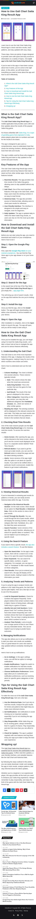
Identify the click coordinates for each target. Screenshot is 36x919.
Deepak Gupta (6, 18)
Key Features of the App (14, 88)
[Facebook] (4, 790)
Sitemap (26, 910)
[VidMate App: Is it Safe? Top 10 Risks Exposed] (27, 822)
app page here (19, 291)
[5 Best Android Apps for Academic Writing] (27, 805)
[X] (9, 790)
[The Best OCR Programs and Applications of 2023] (9, 822)
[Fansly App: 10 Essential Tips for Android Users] (9, 805)
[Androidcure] (18, 2)
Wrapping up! (10, 106)
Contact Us (11, 910)
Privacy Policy (18, 910)
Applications (5, 8)
